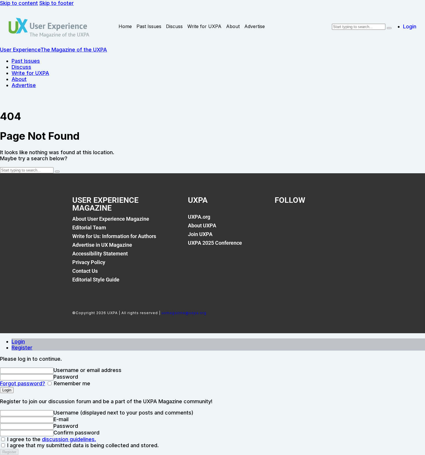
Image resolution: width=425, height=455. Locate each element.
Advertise (254, 26)
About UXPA (202, 225)
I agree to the (51, 439)
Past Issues (148, 26)
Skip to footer (56, 3)
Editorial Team (89, 227)
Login (18, 341)
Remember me (71, 383)
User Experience (58, 25)
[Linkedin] (321, 220)
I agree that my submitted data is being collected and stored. (82, 445)
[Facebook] (282, 220)
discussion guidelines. (69, 439)
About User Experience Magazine (110, 219)
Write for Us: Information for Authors (114, 236)
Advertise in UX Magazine (102, 245)
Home (125, 26)
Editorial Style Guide (95, 280)
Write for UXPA (204, 26)
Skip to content (19, 3)
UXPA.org (199, 217)
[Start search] (389, 28)
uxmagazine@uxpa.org (184, 313)
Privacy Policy (88, 262)
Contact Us (85, 271)
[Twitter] (301, 220)
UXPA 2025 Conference (215, 243)
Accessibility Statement (100, 253)
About (233, 26)
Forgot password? (22, 383)
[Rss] (341, 220)
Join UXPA (200, 234)
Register (22, 348)
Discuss (174, 26)
